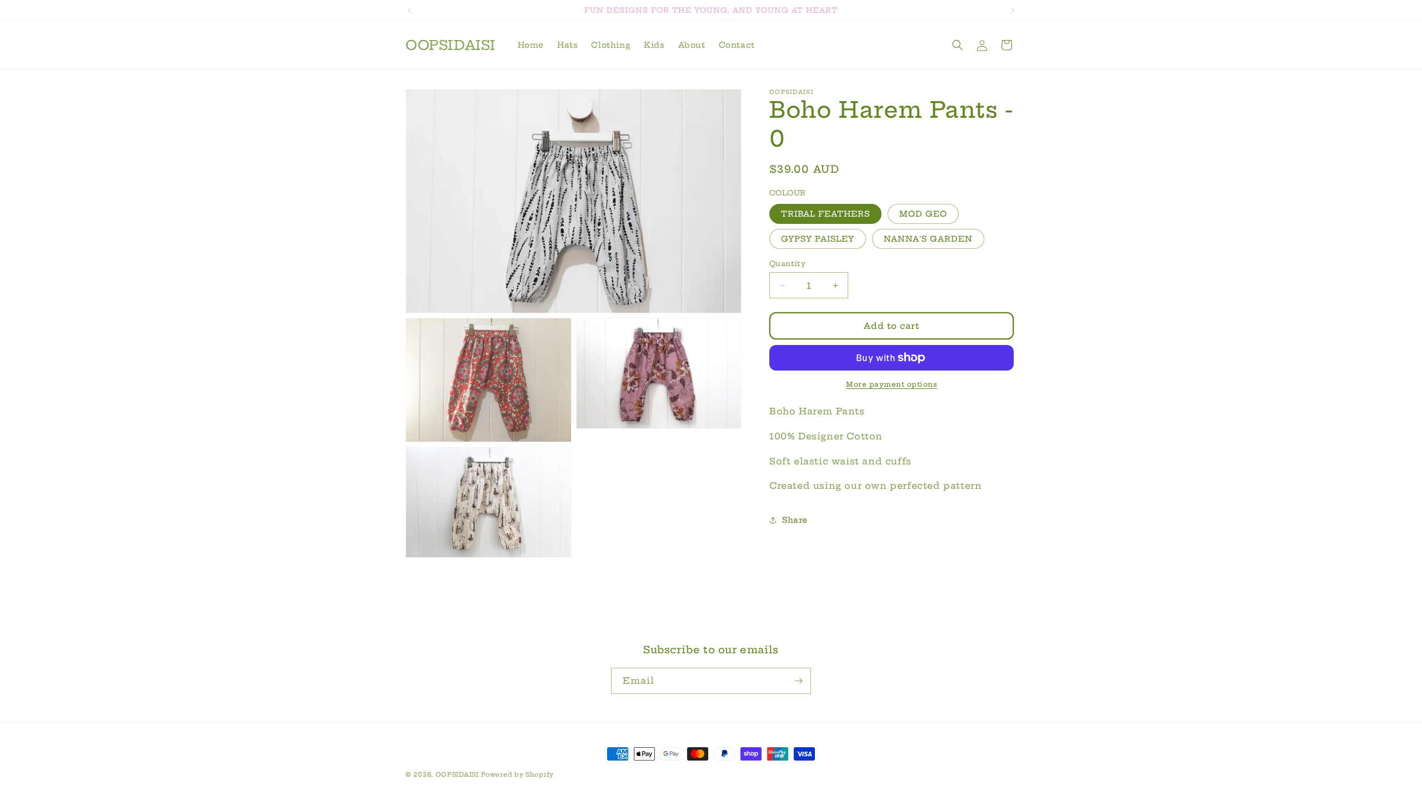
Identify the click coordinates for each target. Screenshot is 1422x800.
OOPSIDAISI (457, 774)
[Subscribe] (798, 681)
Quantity (787, 263)
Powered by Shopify (517, 774)
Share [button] (795, 520)
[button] (957, 45)
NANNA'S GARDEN (928, 239)
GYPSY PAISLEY (817, 239)
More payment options (891, 384)
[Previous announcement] (409, 10)
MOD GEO (923, 214)
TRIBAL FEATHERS (825, 214)
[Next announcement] (1012, 10)
